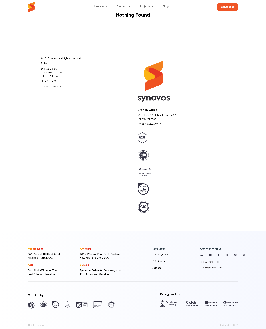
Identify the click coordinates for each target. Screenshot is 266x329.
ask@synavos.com (211, 267)
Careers (156, 268)
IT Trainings (158, 261)
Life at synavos (160, 254)
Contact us (227, 7)
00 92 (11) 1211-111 (210, 262)
